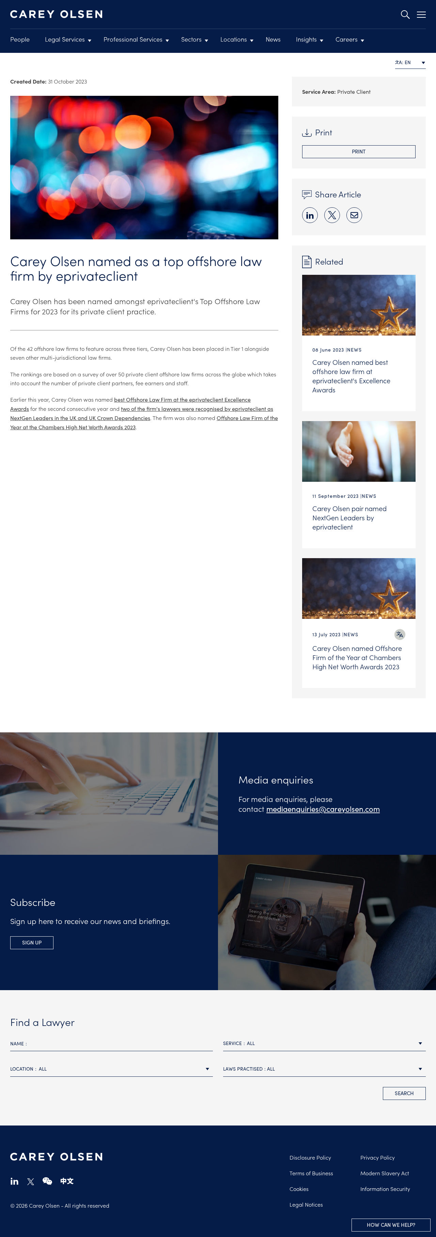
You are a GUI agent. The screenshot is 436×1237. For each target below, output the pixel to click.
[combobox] (324, 1043)
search (404, 1093)
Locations (233, 39)
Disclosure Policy (310, 1157)
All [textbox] (251, 1043)
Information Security (385, 1188)
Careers (347, 39)
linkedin (14, 1181)
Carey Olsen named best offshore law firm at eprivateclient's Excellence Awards (351, 375)
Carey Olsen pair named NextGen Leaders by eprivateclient (349, 517)
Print (358, 151)
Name (17, 1043)
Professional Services (133, 39)
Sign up (32, 942)
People (20, 39)
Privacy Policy (377, 1157)
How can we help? (391, 1224)
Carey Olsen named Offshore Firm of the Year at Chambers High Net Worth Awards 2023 (357, 657)
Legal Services (65, 39)
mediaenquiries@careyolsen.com (323, 809)
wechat (47, 1181)
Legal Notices (306, 1204)
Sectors (191, 39)
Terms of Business (311, 1173)
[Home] (56, 14)
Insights (306, 39)
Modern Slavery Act (384, 1173)
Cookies (299, 1188)
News (273, 39)
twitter (30, 1181)
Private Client (354, 91)
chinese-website (67, 1181)
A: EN (405, 62)
